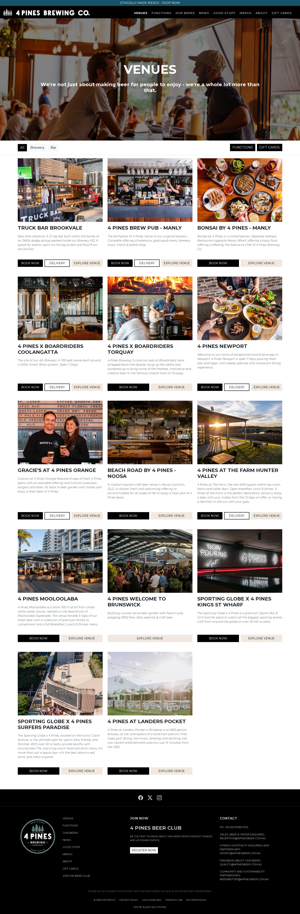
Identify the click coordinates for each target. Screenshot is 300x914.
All (22, 148)
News (204, 13)
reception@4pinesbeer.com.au (243, 838)
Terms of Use (173, 900)
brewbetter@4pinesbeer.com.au (244, 879)
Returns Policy (196, 900)
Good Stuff (224, 13)
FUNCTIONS (242, 147)
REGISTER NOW (144, 850)
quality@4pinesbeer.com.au (241, 864)
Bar (53, 148)
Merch (245, 13)
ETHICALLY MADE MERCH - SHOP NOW (150, 3)
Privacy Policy (128, 900)
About (262, 13)
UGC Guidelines (151, 900)
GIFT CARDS (269, 147)
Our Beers (185, 13)
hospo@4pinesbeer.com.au (240, 853)
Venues (141, 13)
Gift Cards (282, 13)
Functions (161, 13)
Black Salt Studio (154, 907)
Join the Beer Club (76, 875)
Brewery (37, 148)
